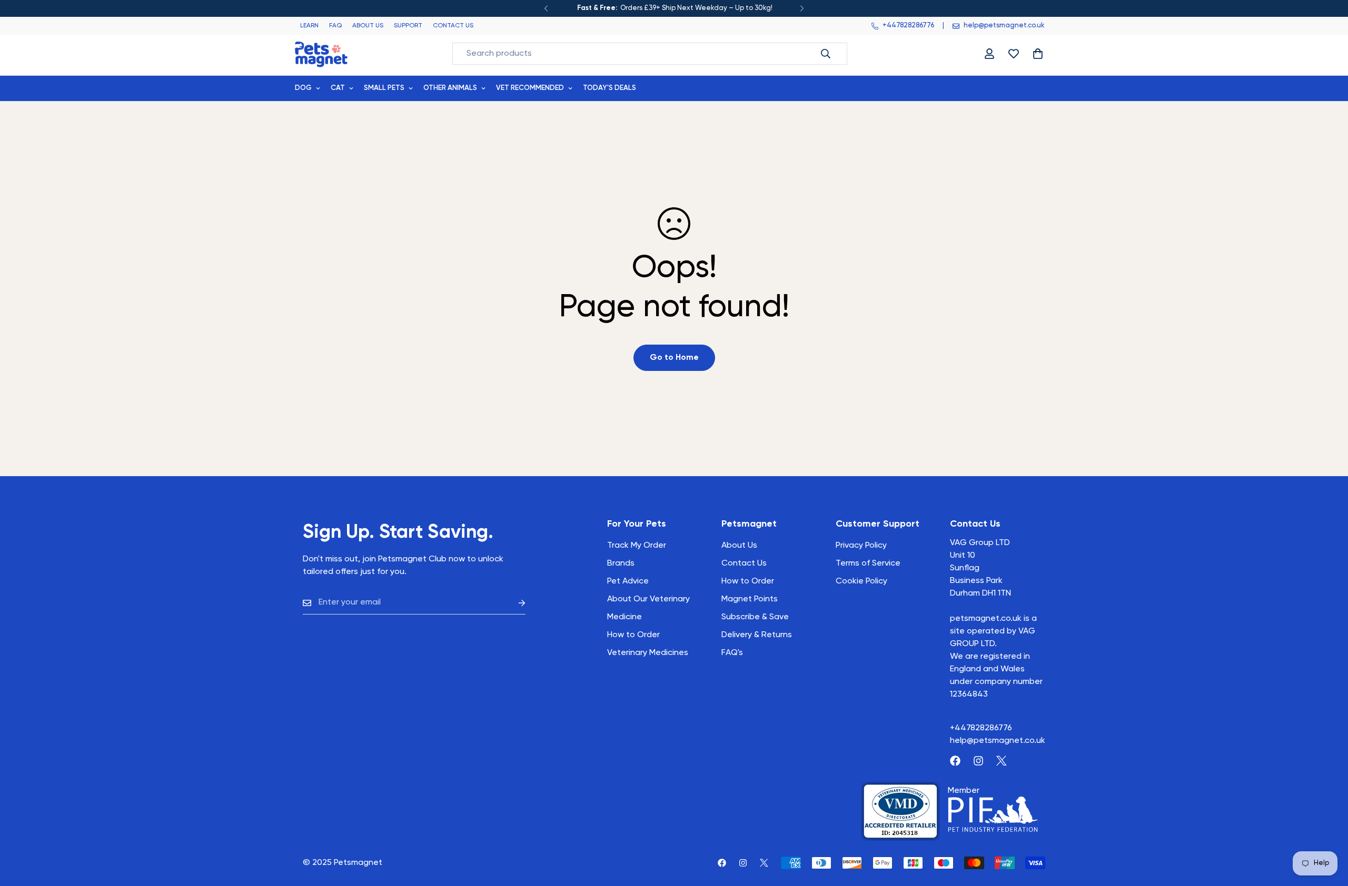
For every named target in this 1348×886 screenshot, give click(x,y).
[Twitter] (1001, 761)
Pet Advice (628, 581)
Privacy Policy (861, 545)
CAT (338, 88)
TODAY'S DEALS (609, 88)
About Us (739, 545)
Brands (621, 563)
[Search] (825, 53)
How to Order (747, 581)
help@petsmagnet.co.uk (997, 741)
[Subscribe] (513, 603)
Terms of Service (868, 563)
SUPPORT (408, 26)
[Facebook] (955, 761)
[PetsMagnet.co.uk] (321, 53)
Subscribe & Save (755, 617)
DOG (303, 88)
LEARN (309, 26)
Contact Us (744, 563)
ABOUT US (367, 26)
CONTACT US (453, 26)
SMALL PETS (384, 88)
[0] (1038, 54)
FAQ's (732, 653)
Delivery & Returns (756, 635)
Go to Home (674, 358)
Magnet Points (749, 599)
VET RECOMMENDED (530, 88)
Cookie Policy (861, 581)
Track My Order (636, 545)
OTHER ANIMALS (450, 88)
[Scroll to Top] (1327, 829)
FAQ (335, 26)
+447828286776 (981, 728)
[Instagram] (978, 761)
